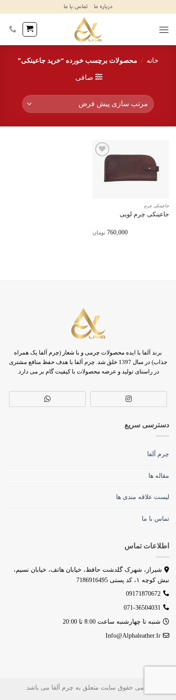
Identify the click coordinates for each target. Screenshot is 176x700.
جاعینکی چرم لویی (144, 214)
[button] (163, 30)
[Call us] (12, 29)
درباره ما (103, 7)
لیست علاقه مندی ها (142, 497)
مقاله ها (158, 475)
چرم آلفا (158, 454)
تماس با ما (76, 7)
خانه (152, 60)
